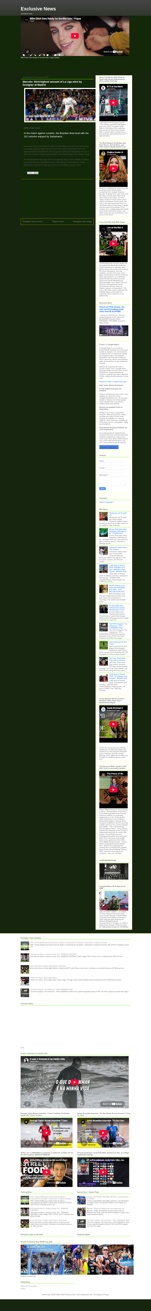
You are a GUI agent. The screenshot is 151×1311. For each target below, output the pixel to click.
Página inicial (57, 222)
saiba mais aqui (120, 382)
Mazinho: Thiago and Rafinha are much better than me (105, 1208)
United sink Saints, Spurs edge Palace (43, 978)
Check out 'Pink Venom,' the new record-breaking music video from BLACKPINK (111, 309)
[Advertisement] (57, 197)
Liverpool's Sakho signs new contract (118, 548)
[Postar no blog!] (30, 173)
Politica (23, 1289)
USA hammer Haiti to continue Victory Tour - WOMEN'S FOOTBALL (53, 954)
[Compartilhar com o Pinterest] (37, 173)
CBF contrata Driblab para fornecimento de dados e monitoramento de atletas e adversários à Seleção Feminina (68, 942)
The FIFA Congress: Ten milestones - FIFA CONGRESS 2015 (118, 626)
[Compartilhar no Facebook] (35, 173)
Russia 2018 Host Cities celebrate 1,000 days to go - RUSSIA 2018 (118, 531)
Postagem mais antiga (82, 222)
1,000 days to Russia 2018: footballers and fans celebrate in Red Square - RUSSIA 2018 (117, 568)
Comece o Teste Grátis (109, 447)
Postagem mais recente (32, 222)
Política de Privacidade (28, 1286)
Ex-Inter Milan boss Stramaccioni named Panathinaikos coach (117, 608)
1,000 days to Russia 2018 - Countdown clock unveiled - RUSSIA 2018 (118, 676)
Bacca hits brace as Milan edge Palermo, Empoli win (48, 966)
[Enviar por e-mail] (28, 173)
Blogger (106, 1294)
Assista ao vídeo (105, 382)
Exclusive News (38, 8)
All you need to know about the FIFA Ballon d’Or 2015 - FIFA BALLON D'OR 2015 (117, 588)
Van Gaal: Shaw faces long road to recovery (117, 659)
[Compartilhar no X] (33, 173)
